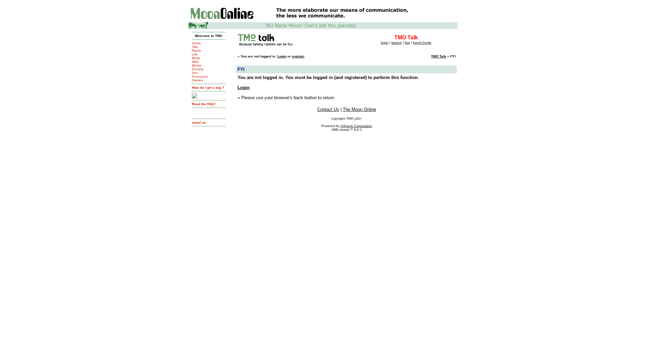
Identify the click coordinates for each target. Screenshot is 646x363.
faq (407, 42)
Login (281, 56)
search (396, 42)
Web (195, 62)
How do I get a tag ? (208, 87)
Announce (200, 76)
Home (196, 43)
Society (197, 69)
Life (195, 54)
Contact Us (328, 109)
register (298, 56)
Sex (195, 73)
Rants (196, 50)
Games (197, 80)
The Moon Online (359, 109)
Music (196, 58)
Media (196, 65)
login (384, 42)
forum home (422, 42)
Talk (195, 47)
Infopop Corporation (356, 126)
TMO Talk (438, 56)
